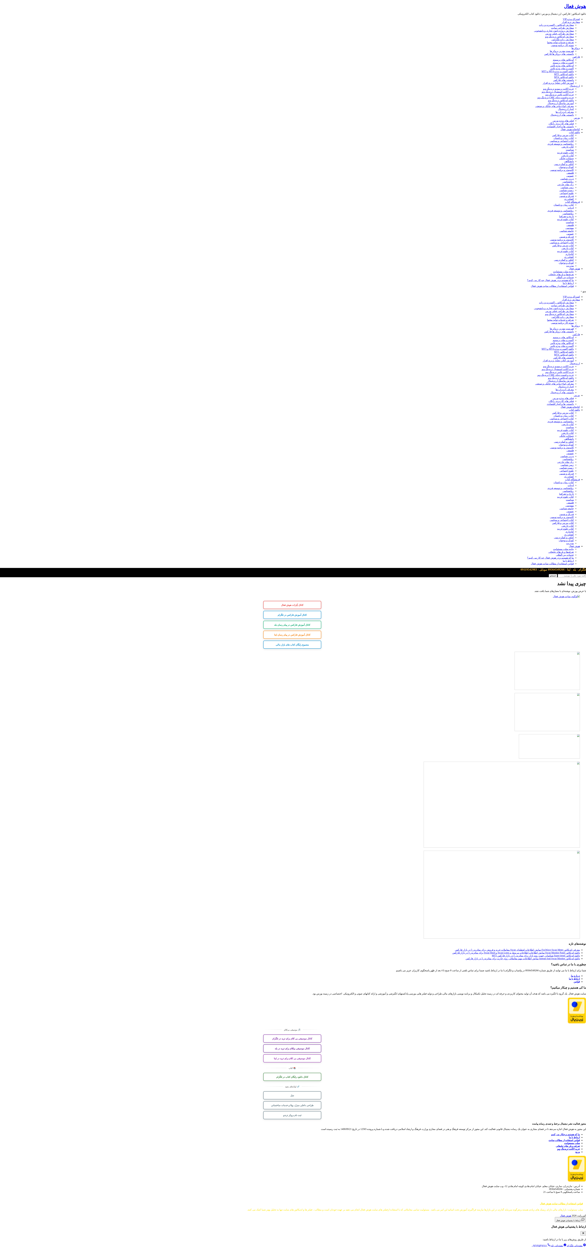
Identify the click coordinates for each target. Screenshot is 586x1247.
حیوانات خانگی (566, 158)
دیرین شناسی (567, 178)
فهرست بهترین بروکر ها (562, 51)
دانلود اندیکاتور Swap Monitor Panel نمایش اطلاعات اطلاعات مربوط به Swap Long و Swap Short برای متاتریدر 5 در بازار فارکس (516, 952)
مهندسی (569, 228)
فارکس (576, 57)
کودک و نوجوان (566, 167)
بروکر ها (576, 48)
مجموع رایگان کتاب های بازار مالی (292, 644)
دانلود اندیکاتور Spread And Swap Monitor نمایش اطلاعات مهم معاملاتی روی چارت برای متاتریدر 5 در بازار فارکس (523, 958)
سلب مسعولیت (572, 1143)
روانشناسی (568, 181)
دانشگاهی (569, 161)
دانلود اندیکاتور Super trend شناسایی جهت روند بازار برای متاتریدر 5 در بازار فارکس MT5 (536, 955)
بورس (577, 117)
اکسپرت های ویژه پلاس (562, 68)
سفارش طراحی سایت (562, 28)
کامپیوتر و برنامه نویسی (562, 170)
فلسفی (570, 173)
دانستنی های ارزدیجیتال (562, 115)
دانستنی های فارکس (563, 80)
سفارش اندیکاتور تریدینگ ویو (559, 36)
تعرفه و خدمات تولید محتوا (560, 42)
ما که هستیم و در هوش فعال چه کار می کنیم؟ (550, 280)
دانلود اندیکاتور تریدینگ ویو (561, 100)
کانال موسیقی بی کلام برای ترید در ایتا (292, 1058)
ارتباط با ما (568, 283)
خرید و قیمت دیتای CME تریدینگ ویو (555, 97)
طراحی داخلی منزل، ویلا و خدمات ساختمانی (292, 1105)
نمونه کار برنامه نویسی (562, 45)
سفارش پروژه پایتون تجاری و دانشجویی (554, 30)
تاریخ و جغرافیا (566, 216)
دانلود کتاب (574, 132)
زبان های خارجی (565, 184)
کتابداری (569, 254)
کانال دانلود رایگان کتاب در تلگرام (292, 1076)
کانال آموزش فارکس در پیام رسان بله (292, 624)
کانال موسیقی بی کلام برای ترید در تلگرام (292, 1038)
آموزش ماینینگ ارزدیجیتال (561, 103)
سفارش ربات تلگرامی (562, 39)
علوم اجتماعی (567, 193)
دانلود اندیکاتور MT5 (564, 74)
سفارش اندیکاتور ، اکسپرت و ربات (556, 25)
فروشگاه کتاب (572, 202)
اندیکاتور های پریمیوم (563, 59)
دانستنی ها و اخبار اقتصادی (560, 126)
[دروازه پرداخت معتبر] (577, 1022)
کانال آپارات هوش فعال (292, 604)
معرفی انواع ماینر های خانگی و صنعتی (554, 106)
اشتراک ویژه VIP (571, 19)
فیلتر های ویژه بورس (563, 120)
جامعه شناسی (566, 231)
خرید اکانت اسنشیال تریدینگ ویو (558, 91)
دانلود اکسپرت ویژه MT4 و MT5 (558, 71)
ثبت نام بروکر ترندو (292, 1115)
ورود (577, 1152)
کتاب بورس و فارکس (563, 135)
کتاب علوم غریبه (565, 152)
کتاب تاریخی (567, 146)
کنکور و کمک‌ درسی (564, 164)
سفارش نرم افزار (571, 22)
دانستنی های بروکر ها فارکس (559, 54)
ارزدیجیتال (575, 86)
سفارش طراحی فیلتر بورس (559, 33)
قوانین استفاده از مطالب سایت (564, 1140)
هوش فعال (575, 6)
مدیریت (570, 265)
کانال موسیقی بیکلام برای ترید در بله (292, 1048)
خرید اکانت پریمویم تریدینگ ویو (558, 88)
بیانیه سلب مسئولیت (563, 271)
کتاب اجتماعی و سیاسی (562, 141)
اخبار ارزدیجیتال (566, 109)
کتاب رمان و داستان (563, 138)
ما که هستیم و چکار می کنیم (565, 1134)
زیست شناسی (566, 190)
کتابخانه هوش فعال (570, 129)
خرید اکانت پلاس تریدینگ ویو (559, 94)
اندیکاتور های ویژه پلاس (562, 65)
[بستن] (583, 1233)
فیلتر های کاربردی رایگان (561, 123)
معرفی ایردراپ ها (565, 112)
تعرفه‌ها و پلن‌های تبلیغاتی (561, 274)
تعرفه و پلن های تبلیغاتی (568, 1146)
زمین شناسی (567, 187)
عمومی (570, 176)
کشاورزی (569, 199)
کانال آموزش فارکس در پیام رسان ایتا (292, 634)
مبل (292, 1095)
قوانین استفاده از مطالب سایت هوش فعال (552, 286)
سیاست (570, 149)
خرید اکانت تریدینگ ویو (568, 1149)
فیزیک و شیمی (566, 196)
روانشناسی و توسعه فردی (560, 144)
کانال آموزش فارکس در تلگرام (292, 614)
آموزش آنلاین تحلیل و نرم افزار (558, 83)
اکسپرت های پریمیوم (563, 62)
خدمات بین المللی (565, 277)
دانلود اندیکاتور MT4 (564, 77)
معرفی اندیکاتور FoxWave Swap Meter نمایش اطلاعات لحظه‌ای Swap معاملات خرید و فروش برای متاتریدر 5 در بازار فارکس (517, 950)
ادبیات (571, 207)
